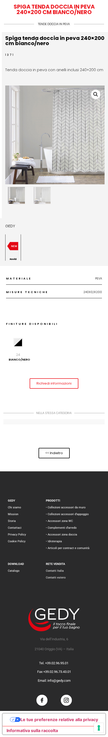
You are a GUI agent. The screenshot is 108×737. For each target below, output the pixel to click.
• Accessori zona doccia (61, 534)
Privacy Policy (17, 534)
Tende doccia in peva (54, 24)
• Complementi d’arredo (61, 527)
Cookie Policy (16, 541)
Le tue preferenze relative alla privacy (59, 719)
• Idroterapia (54, 541)
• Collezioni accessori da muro (65, 507)
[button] (95, 94)
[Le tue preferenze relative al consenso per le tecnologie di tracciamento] (99, 728)
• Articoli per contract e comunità (67, 548)
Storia (12, 521)
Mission (13, 514)
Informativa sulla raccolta (32, 730)
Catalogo (13, 570)
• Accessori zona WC (59, 521)
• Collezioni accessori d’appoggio (67, 514)
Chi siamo (14, 507)
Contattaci (14, 527)
